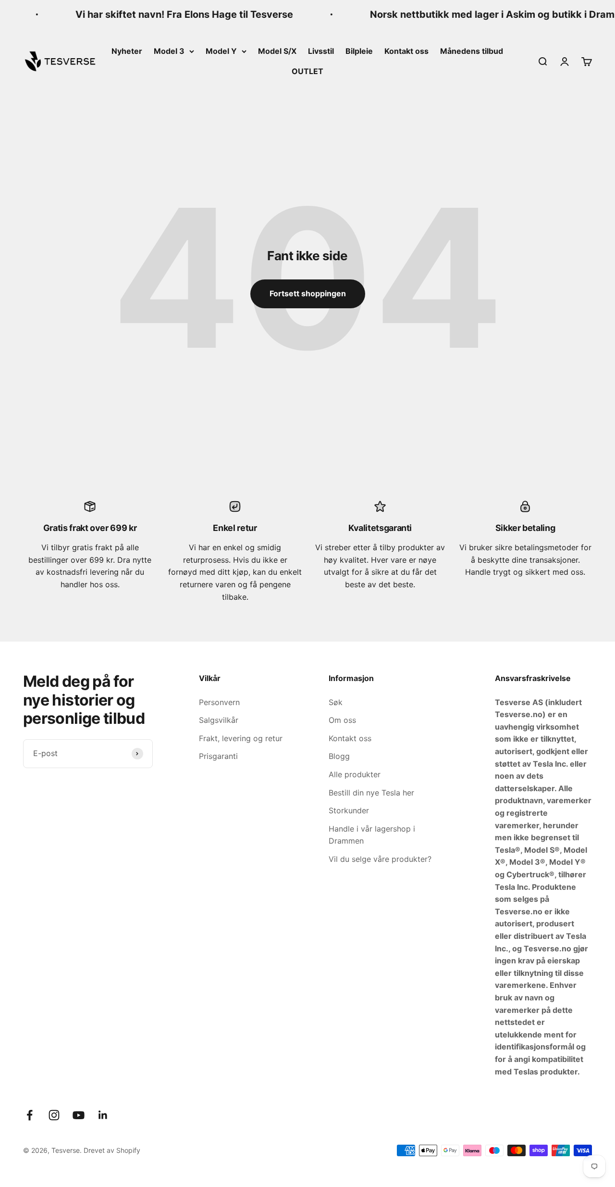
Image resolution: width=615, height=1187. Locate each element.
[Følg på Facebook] (29, 1115)
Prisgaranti (218, 756)
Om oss (342, 720)
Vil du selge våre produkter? (380, 859)
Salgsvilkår (218, 720)
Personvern (219, 702)
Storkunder (349, 810)
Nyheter (126, 51)
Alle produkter (355, 774)
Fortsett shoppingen (308, 293)
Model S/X (277, 51)
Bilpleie (359, 51)
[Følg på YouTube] (78, 1115)
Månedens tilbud (471, 51)
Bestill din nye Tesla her (371, 792)
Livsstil (321, 51)
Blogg (339, 756)
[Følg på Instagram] (54, 1115)
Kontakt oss (406, 51)
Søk (336, 702)
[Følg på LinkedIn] (103, 1115)
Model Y (221, 51)
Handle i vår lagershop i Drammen (372, 835)
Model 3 (169, 51)
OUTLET (307, 71)
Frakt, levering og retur (241, 738)
